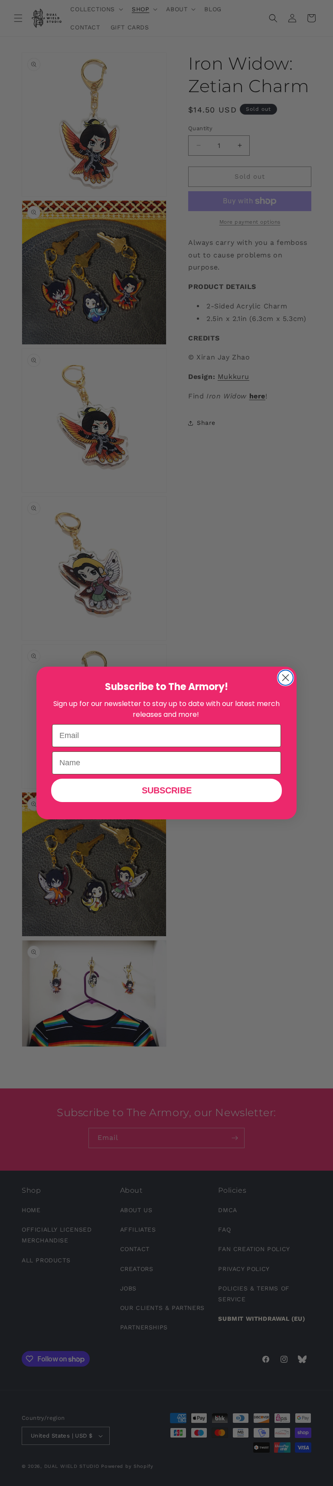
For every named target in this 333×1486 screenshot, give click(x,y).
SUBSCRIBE (167, 790)
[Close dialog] (285, 677)
